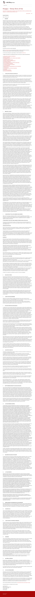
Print (31, 13)
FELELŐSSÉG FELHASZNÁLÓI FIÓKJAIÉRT (9, 64)
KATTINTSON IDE (7, 50)
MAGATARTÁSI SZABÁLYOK (7, 61)
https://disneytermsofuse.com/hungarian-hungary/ (23, 582)
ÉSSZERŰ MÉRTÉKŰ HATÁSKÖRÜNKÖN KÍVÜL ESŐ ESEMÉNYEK (12, 66)
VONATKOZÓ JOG (6, 67)
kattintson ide (23, 52)
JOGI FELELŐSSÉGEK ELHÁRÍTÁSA (8, 63)
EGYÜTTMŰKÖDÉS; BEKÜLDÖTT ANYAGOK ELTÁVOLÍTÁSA (11, 62)
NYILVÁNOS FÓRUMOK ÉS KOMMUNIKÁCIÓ (9, 60)
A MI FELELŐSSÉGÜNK (7, 65)
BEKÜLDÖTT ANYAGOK (6, 57)
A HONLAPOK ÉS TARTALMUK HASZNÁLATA (9, 56)
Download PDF (28, 13)
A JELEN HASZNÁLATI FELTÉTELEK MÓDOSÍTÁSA (10, 68)
